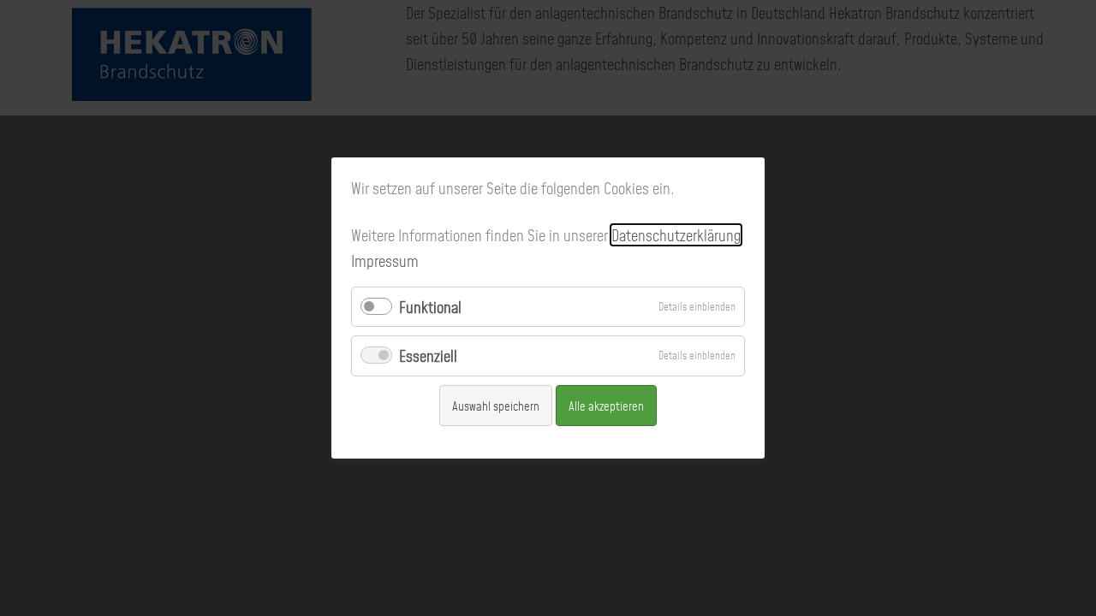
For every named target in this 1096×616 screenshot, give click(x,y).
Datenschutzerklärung (676, 235)
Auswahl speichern (495, 405)
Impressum (385, 260)
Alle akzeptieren (606, 405)
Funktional (430, 307)
